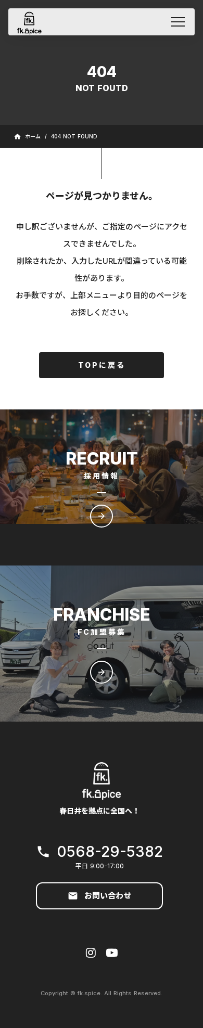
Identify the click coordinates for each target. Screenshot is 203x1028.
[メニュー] (178, 21)
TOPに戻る (101, 365)
